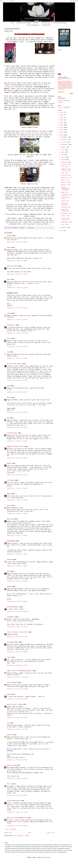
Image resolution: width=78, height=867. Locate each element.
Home (12, 22)
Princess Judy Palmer (14, 363)
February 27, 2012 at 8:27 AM (17, 812)
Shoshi (9, 586)
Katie (9, 397)
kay (8, 352)
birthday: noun (66, 213)
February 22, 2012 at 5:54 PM (17, 488)
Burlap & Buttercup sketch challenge (33, 133)
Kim (8, 723)
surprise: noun (66, 175)
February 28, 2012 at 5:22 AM (17, 825)
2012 (61, 135)
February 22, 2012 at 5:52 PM (17, 475)
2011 (61, 230)
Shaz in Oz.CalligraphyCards (17, 817)
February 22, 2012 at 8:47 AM (17, 308)
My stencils (36, 22)
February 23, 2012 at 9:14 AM (17, 665)
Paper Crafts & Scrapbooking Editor (19, 670)
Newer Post (8, 832)
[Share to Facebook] (31, 227)
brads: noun (65, 180)
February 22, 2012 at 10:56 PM (17, 611)
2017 (61, 122)
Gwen (8, 279)
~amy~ (9, 657)
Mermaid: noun (65, 207)
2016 (61, 125)
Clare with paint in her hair (17, 632)
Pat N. (9, 784)
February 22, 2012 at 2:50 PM (17, 380)
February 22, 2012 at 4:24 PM (17, 441)
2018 (61, 120)
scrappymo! (10, 617)
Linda (9, 313)
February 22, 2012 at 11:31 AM (17, 333)
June (63, 152)
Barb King (10, 519)
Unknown (9, 559)
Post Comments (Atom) (22, 835)
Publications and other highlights (24, 22)
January (64, 227)
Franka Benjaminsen (13, 800)
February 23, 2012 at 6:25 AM (17, 636)
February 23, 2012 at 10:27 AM (17, 677)
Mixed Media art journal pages (60, 22)
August (63, 147)
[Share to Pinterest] (33, 227)
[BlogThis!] (29, 227)
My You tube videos (46, 25)
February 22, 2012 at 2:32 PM (17, 358)
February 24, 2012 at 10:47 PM (17, 729)
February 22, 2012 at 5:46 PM (17, 458)
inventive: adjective (64, 204)
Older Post (51, 832)
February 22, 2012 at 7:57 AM (17, 287)
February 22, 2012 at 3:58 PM (17, 427)
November (64, 139)
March (63, 159)
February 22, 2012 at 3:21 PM (17, 392)
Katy (8, 571)
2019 (61, 117)
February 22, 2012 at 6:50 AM (17, 260)
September (65, 144)
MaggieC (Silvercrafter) (15, 446)
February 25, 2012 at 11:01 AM (17, 778)
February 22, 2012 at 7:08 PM (17, 554)
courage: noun (65, 164)
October (64, 142)
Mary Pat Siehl (12, 266)
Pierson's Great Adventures (33, 25)
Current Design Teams (46, 22)
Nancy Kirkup (11, 765)
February (64, 162)
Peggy (9, 694)
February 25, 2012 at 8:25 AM (17, 760)
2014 (61, 130)
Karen (9, 247)
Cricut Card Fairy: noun (65, 218)
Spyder (9, 463)
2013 (61, 132)
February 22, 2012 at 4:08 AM (17, 242)
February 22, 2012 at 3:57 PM (17, 412)
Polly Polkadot (12, 682)
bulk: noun (64, 166)
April (63, 157)
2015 (61, 127)
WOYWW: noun (65, 192)
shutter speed (65, 182)
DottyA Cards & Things (14, 704)
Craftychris (11, 325)
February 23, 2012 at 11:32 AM (17, 689)
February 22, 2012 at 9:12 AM (17, 319)
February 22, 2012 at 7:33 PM (17, 566)
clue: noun (64, 224)
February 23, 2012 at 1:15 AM (17, 626)
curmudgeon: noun (67, 194)
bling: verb (65, 201)
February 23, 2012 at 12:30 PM (17, 699)
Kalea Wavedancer (13, 607)
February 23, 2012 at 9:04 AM (17, 652)
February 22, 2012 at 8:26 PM (17, 601)
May (8, 418)
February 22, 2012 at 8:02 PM (17, 581)
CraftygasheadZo (12, 642)
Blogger (47, 857)
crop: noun (64, 173)
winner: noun (65, 215)
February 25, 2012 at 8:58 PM (17, 795)
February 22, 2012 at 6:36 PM (17, 535)
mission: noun (65, 184)
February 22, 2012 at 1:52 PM (17, 346)
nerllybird (10, 480)
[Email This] (28, 227)
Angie (9, 493)
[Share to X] (30, 227)
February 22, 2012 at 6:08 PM (17, 500)
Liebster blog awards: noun (66, 169)
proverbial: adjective (65, 210)
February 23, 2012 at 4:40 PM (17, 717)
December (64, 137)
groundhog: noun (66, 222)
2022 (61, 112)
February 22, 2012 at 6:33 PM (17, 513)
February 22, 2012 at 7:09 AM (17, 274)
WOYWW (13, 83)
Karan (9, 505)
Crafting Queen (12, 433)
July (63, 149)
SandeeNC (62, 98)
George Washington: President (65, 188)
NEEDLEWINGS (11, 541)
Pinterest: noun (66, 177)
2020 (61, 115)
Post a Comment (11, 829)
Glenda (9, 235)
